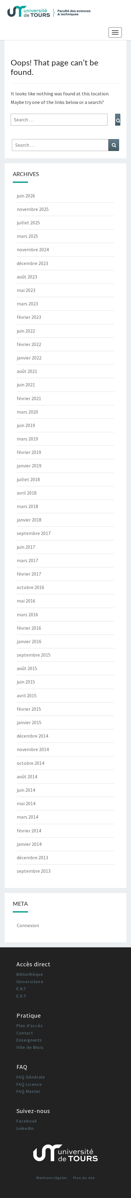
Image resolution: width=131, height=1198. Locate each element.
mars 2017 (27, 560)
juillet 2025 (28, 222)
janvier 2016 (29, 641)
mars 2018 (27, 506)
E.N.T (21, 988)
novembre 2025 (33, 209)
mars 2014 (27, 817)
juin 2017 (26, 547)
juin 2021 (26, 385)
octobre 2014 (30, 763)
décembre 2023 (32, 263)
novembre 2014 (33, 749)
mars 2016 (27, 614)
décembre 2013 (32, 857)
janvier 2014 (29, 844)
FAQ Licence (29, 1084)
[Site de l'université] (65, 1155)
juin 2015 (26, 682)
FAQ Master (28, 1091)
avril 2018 (27, 493)
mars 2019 (27, 439)
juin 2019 (26, 425)
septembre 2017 (34, 533)
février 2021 (29, 398)
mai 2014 (26, 803)
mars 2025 (27, 236)
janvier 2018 (29, 520)
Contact (24, 1033)
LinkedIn (25, 1128)
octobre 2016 (30, 587)
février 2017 (29, 574)
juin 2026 (26, 196)
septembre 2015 (34, 655)
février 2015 (29, 709)
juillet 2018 (28, 479)
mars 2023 (27, 303)
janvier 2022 (29, 358)
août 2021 (27, 371)
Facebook (26, 1121)
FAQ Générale (30, 1077)
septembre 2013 (34, 871)
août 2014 (27, 776)
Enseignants (29, 1040)
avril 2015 (27, 695)
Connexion (28, 925)
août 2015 (27, 668)
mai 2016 (26, 601)
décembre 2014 (32, 736)
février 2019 (29, 452)
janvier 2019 (29, 466)
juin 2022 (26, 331)
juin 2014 (26, 790)
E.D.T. (21, 996)
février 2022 (29, 344)
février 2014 (29, 831)
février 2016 (29, 628)
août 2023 (27, 277)
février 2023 (29, 317)
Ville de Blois (30, 1047)
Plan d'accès (29, 1025)
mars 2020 (27, 412)
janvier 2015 (29, 722)
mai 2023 (26, 290)
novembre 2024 (33, 249)
